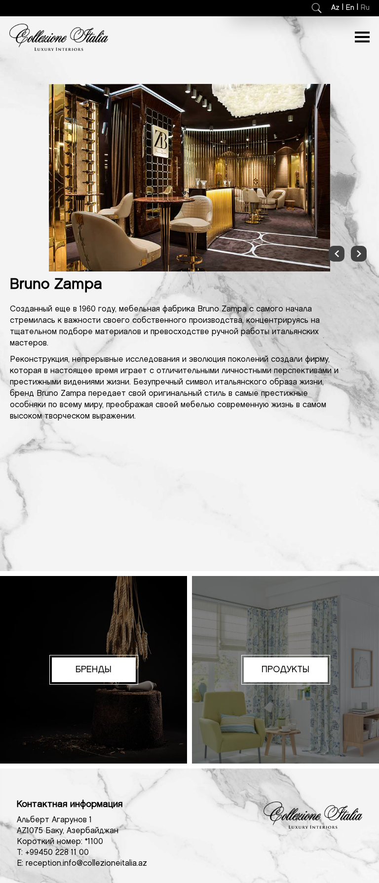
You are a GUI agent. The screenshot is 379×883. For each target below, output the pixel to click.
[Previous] (336, 254)
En (350, 7)
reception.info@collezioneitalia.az (86, 863)
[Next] (359, 254)
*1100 (94, 841)
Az (335, 7)
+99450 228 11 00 (57, 852)
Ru (365, 7)
